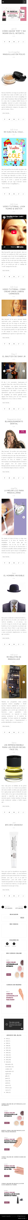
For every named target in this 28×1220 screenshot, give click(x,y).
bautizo (14, 742)
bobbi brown (14, 129)
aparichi (14, 28)
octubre (7, 1069)
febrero (7, 1087)
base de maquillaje (14, 52)
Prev (4, 75)
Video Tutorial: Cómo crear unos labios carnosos (14, 291)
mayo (7, 1080)
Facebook (14, 946)
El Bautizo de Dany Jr (14, 356)
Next (24, 75)
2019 (7, 1043)
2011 (7, 1062)
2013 (7, 1057)
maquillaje (14, 488)
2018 (7, 1045)
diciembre (8, 1064)
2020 (7, 1041)
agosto (7, 1073)
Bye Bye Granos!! (14, 825)
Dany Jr (14, 354)
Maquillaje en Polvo (14, 54)
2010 (7, 1092)
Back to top (21, 1218)
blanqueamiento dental (14, 419)
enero (7, 1090)
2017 (7, 1048)
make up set (14, 654)
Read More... (6, 113)
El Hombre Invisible (14, 576)
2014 (7, 1055)
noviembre (8, 1066)
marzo (7, 1085)
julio (6, 1076)
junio (6, 1078)
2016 (7, 1050)
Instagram (7, 946)
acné (14, 822)
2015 (7, 1052)
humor (14, 573)
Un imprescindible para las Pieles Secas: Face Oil (14, 747)
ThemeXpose (14, 1216)
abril (6, 1083)
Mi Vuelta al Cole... (14, 132)
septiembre (8, 1071)
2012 (7, 1059)
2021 (7, 1038)
